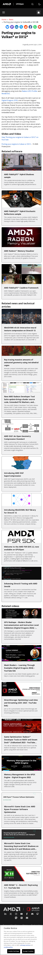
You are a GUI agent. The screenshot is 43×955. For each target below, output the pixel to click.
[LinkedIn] (5, 914)
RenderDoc (6, 93)
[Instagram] (16, 914)
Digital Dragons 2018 (10, 100)
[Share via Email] (39, 27)
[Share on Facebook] (30, 27)
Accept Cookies (28, 951)
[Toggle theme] (39, 4)
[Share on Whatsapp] (35, 27)
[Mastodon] (16, 918)
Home (4, 19)
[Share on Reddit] (26, 27)
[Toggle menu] (4, 12)
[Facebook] (27, 914)
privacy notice (25, 945)
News (11, 19)
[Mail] (27, 918)
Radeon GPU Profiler (29, 91)
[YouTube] (21, 914)
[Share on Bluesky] (7, 27)
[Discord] (32, 914)
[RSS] (21, 918)
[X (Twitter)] (11, 914)
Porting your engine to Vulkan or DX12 (16, 144)
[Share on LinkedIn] (16, 27)
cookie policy (8, 947)
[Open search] (32, 4)
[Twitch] (38, 914)
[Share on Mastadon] (12, 27)
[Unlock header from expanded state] (39, 12)
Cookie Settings (13, 951)
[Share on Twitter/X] (21, 27)
